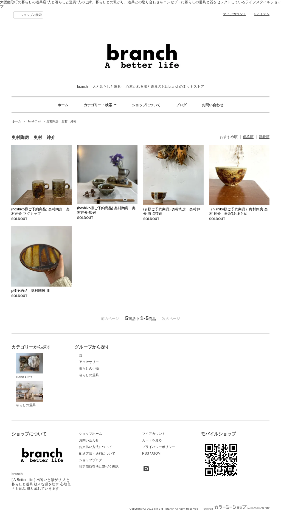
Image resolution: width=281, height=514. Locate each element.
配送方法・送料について (97, 453)
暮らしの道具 (26, 405)
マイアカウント (234, 14)
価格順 (248, 137)
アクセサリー (89, 362)
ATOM (156, 453)
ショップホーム (90, 434)
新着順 (264, 137)
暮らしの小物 (89, 368)
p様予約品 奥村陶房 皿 (30, 290)
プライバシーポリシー (158, 447)
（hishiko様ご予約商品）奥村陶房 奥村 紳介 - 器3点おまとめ (238, 211)
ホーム (63, 105)
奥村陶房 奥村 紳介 (61, 121)
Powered (208, 508)
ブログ (181, 105)
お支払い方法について (95, 447)
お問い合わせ (212, 105)
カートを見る (152, 440)
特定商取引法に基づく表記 (99, 467)
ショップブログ (90, 460)
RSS (145, 453)
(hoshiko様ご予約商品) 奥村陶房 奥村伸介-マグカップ (40, 211)
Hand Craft (34, 121)
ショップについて (146, 105)
